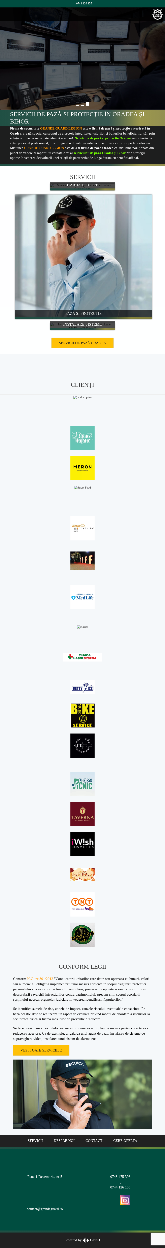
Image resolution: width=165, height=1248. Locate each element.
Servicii (35, 1113)
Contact (94, 1113)
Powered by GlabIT (82, 1212)
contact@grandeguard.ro (45, 1181)
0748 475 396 (120, 1148)
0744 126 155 (83, 3)
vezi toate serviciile (41, 1022)
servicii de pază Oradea (82, 315)
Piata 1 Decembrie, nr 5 (44, 1148)
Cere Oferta (125, 1113)
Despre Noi (64, 1113)
